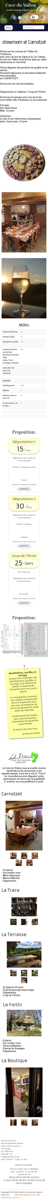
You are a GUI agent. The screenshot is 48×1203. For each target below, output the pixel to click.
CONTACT (24, 489)
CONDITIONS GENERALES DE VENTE (27, 1195)
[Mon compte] (41, 17)
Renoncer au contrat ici (10, 1198)
